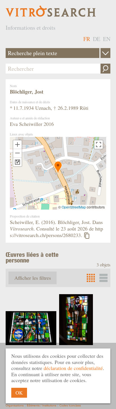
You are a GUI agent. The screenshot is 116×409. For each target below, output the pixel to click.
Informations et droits (30, 27)
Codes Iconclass (70, 405)
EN (106, 39)
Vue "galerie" (103, 278)
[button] (58, 167)
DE (96, 39)
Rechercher (105, 69)
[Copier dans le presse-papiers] (86, 235)
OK (19, 392)
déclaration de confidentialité (73, 368)
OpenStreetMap (74, 206)
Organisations (15, 405)
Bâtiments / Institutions (41, 405)
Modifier (105, 53)
